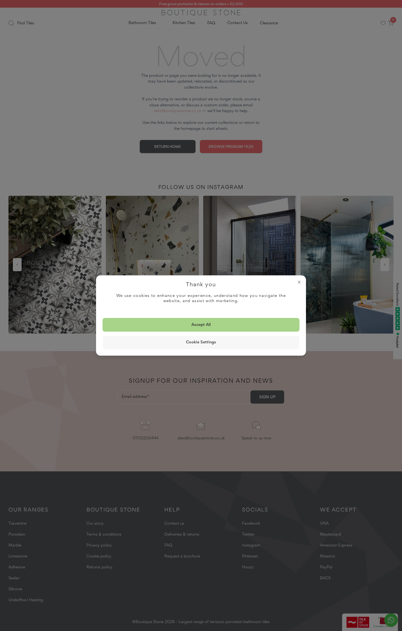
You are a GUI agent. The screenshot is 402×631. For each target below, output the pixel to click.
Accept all (201, 324)
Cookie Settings (201, 342)
